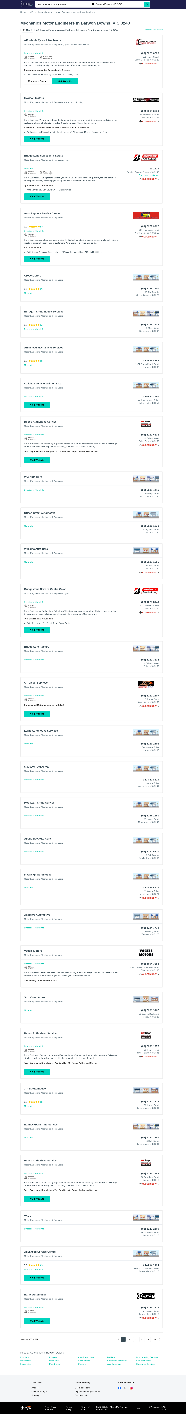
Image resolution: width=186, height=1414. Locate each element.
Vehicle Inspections (80, 44)
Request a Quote (37, 81)
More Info (39, 53)
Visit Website (65, 81)
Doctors (81, 1364)
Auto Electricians (86, 1357)
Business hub (81, 1395)
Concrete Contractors (117, 1360)
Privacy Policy (69, 1408)
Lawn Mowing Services (147, 1357)
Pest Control (55, 1364)
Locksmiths (25, 1364)
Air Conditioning (143, 1360)
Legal (138, 1408)
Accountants (84, 1360)
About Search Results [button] (154, 30)
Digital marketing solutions (87, 1391)
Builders (111, 1357)
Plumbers (24, 1357)
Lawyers (53, 1357)
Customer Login (39, 1391)
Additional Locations (148, 175)
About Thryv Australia (50, 1408)
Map (28, 30)
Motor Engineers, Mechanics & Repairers (43, 44)
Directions (29, 53)
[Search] (147, 4)
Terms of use (85, 1408)
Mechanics (54, 1360)
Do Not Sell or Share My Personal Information (112, 1408)
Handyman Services (145, 1364)
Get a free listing (83, 1388)
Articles (35, 1388)
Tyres (66, 44)
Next (156, 1339)
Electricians (25, 1360)
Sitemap (35, 1395)
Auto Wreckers (114, 1364)
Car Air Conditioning (73, 102)
